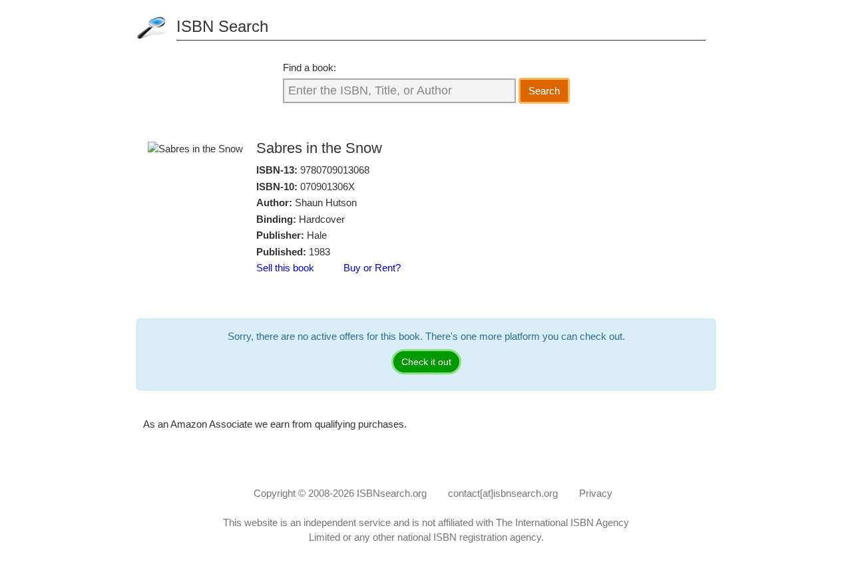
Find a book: (309, 67)
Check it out (426, 361)
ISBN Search (222, 26)
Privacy (595, 493)
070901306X (327, 186)
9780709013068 (334, 170)
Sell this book (285, 267)
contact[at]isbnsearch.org (503, 493)
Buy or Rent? (372, 267)
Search (544, 90)
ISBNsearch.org (392, 493)
